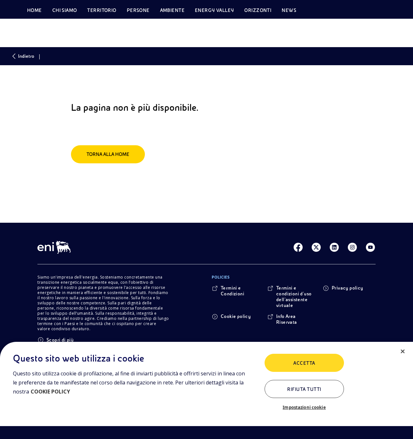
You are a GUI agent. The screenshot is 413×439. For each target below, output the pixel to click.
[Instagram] (352, 247)
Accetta (304, 363)
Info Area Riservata (286, 319)
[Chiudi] (403, 351)
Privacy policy (347, 288)
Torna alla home (107, 154)
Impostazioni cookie (304, 407)
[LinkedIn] (334, 247)
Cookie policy (236, 316)
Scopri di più (60, 339)
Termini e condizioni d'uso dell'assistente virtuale (293, 296)
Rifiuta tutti (304, 389)
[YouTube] (370, 247)
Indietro (26, 56)
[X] (316, 247)
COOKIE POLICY (50, 391)
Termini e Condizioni (232, 290)
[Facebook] (298, 247)
